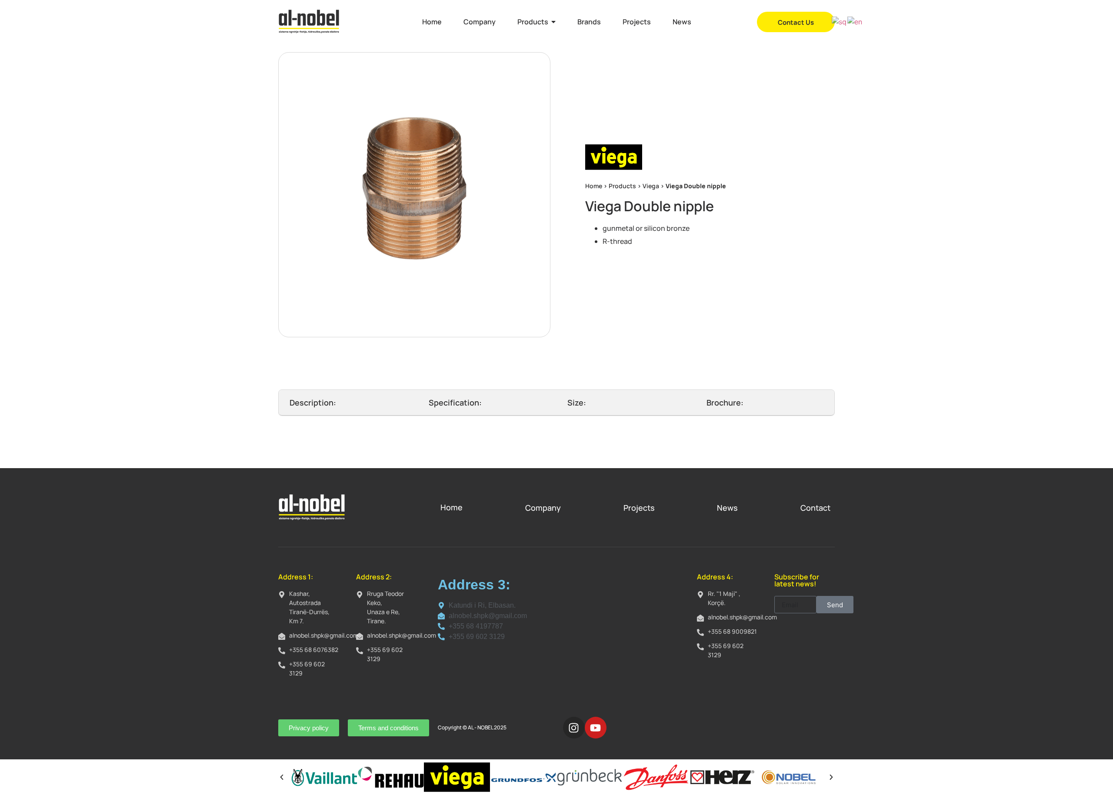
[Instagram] (574, 727)
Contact (815, 507)
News (727, 507)
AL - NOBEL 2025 (487, 727)
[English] (855, 21)
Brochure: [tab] (724, 402)
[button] (281, 777)
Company (543, 507)
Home (593, 186)
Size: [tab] (576, 402)
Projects (639, 507)
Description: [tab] (313, 402)
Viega (651, 186)
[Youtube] (595, 727)
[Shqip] (839, 21)
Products (622, 186)
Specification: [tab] (455, 402)
